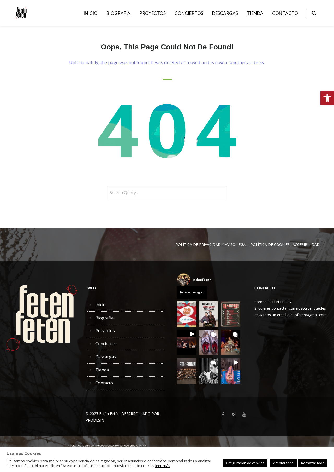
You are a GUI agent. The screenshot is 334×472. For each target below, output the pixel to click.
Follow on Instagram (192, 292)
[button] (327, 98)
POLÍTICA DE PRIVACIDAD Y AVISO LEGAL (212, 244)
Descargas (105, 357)
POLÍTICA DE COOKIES (270, 244)
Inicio (100, 305)
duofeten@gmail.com (308, 314)
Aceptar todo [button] (283, 463)
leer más (162, 465)
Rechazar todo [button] (312, 463)
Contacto (104, 383)
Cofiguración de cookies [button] (245, 463)
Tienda (102, 370)
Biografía (104, 318)
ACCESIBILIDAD (306, 244)
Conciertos (105, 344)
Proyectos (105, 330)
